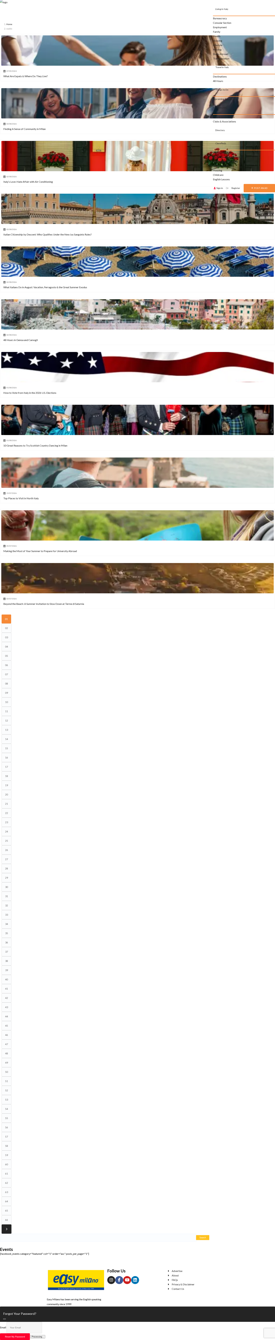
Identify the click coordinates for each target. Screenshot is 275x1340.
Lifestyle (217, 45)
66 (6, 1219)
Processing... (38, 1337)
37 (6, 951)
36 (6, 942)
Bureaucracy (220, 18)
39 (6, 970)
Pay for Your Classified (225, 161)
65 (6, 1210)
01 (6, 618)
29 (6, 877)
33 (6, 914)
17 (6, 766)
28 (6, 868)
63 (6, 1192)
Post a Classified (222, 152)
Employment (220, 27)
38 (6, 960)
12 (6, 720)
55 (6, 1118)
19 (6, 785)
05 (6, 655)
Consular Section (222, 22)
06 (6, 664)
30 (6, 886)
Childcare (218, 174)
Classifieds (220, 143)
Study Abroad (220, 53)
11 (6, 711)
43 (6, 1007)
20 (6, 794)
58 (6, 1145)
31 (6, 896)
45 (6, 1025)
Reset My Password (15, 1336)
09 (6, 692)
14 (6, 738)
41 (6, 988)
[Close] (4, 1318)
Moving (217, 49)
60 (6, 1164)
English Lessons (221, 179)
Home (9, 24)
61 (6, 1173)
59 (6, 1155)
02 (6, 628)
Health (216, 36)
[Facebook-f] (119, 1280)
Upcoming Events (222, 98)
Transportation (221, 58)
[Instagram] (111, 1280)
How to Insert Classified (226, 156)
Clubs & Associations (224, 121)
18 (6, 775)
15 (6, 748)
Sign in (219, 188)
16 (6, 757)
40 (6, 979)
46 (6, 1034)
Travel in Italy (222, 67)
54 (6, 1108)
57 (6, 1136)
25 (6, 840)
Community (221, 107)
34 (6, 923)
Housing (217, 40)
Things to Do (221, 89)
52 (6, 1090)
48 (6, 1053)
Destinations (220, 76)
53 (6, 1099)
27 (6, 859)
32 (6, 905)
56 (6, 1127)
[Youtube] (127, 1280)
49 (6, 1062)
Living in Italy (221, 9)
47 (6, 1044)
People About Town (224, 116)
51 (6, 1081)
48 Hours (218, 80)
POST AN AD (261, 188)
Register (235, 188)
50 (6, 1071)
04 (6, 646)
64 (6, 1201)
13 (6, 729)
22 (6, 812)
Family (216, 31)
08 (6, 683)
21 (6, 803)
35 (6, 933)
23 (6, 822)
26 (6, 849)
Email (3, 1327)
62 (6, 1182)
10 (6, 701)
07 (6, 674)
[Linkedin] (135, 1280)
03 (6, 637)
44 (6, 1016)
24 (6, 831)
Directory (220, 130)
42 (6, 997)
